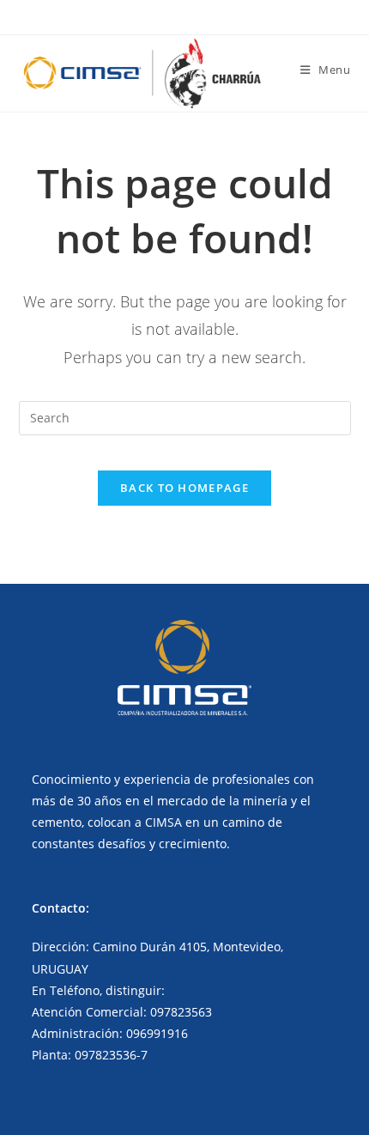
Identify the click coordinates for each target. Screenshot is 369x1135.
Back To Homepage (184, 487)
